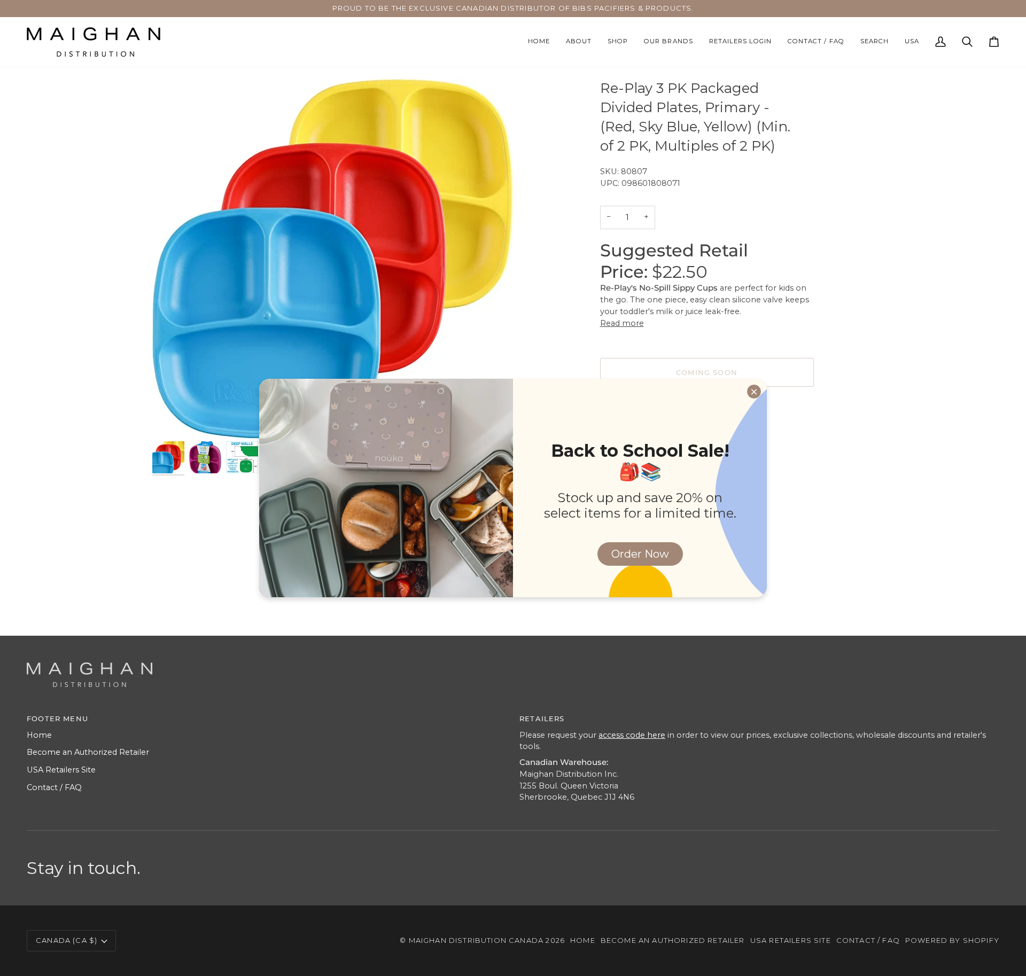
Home (39, 735)
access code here (631, 735)
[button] (618, 42)
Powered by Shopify (952, 940)
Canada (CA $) (66, 940)
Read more (622, 323)
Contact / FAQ (54, 787)
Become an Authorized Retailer (88, 752)
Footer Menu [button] (57, 718)
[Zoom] (172, 418)
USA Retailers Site (61, 770)
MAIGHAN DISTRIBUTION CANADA (476, 940)
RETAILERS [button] (542, 718)
